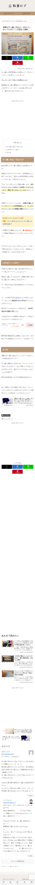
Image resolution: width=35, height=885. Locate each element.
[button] (31, 482)
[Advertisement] (17, 119)
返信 (31, 795)
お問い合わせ (26, 879)
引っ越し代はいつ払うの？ (15, 146)
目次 (15, 142)
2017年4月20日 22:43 (7, 754)
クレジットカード (7, 419)
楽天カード (20, 297)
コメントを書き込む (17, 861)
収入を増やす (6, 415)
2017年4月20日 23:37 (9, 802)
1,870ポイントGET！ (13, 149)
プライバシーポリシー (9, 879)
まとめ (9, 152)
